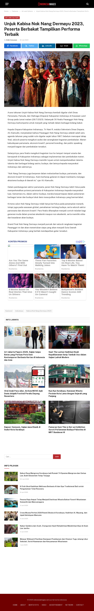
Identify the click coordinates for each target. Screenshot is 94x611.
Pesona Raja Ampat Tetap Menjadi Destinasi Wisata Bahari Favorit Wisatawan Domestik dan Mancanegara (53, 501)
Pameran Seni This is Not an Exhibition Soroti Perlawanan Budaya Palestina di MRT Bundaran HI (67, 430)
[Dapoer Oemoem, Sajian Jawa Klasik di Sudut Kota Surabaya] (24, 412)
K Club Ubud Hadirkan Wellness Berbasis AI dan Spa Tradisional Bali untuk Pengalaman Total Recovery (52, 487)
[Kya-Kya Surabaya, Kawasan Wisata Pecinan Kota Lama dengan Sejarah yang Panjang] (69, 376)
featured (8, 311)
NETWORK (69, 605)
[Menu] (7, 4)
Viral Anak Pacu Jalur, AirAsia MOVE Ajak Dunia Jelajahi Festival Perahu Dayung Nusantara (23, 393)
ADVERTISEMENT (56, 605)
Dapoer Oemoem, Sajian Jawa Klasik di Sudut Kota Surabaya (22, 428)
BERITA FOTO (34, 605)
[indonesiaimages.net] (47, 4)
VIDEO (44, 605)
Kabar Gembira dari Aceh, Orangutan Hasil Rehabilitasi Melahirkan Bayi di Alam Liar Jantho (54, 527)
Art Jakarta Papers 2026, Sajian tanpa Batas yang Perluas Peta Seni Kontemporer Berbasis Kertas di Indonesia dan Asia (24, 356)
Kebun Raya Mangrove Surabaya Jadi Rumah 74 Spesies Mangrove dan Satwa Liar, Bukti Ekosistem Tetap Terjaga (53, 474)
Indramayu (19, 311)
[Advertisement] (47, 569)
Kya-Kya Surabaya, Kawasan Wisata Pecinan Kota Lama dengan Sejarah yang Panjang (68, 393)
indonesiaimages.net (41, 600)
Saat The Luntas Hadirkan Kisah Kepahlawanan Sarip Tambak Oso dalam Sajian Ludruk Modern (67, 355)
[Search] (87, 4)
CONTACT (80, 605)
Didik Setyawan (11, 40)
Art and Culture (12, 17)
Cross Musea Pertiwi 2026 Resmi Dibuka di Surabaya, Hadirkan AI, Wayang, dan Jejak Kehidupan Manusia (53, 514)
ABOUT (23, 605)
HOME (15, 605)
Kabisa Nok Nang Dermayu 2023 (39, 311)
